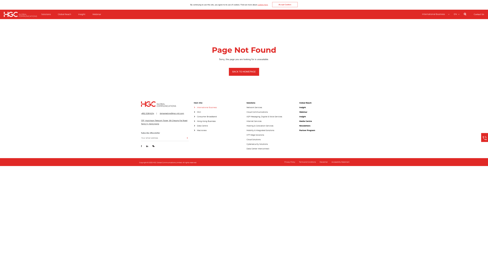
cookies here (263, 5)
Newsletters (304, 126)
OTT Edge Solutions (255, 135)
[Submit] (187, 139)
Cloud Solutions (254, 140)
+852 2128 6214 (147, 113)
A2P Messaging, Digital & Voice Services (264, 117)
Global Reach (64, 14)
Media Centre (305, 121)
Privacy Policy (289, 162)
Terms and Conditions (307, 162)
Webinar (96, 14)
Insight (81, 14)
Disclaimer (324, 162)
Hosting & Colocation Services (260, 126)
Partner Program (307, 130)
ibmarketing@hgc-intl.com (172, 113)
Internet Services (254, 121)
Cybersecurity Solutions (257, 144)
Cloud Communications (257, 112)
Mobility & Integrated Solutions (260, 130)
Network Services (254, 107)
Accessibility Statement (340, 162)
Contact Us (479, 14)
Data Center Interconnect (258, 149)
